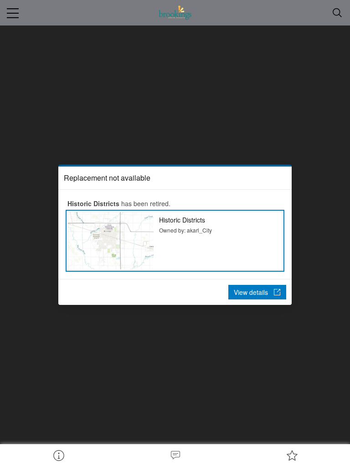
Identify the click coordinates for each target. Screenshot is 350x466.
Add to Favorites (291, 455)
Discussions (175, 455)
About (58, 455)
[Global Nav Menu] (13, 13)
